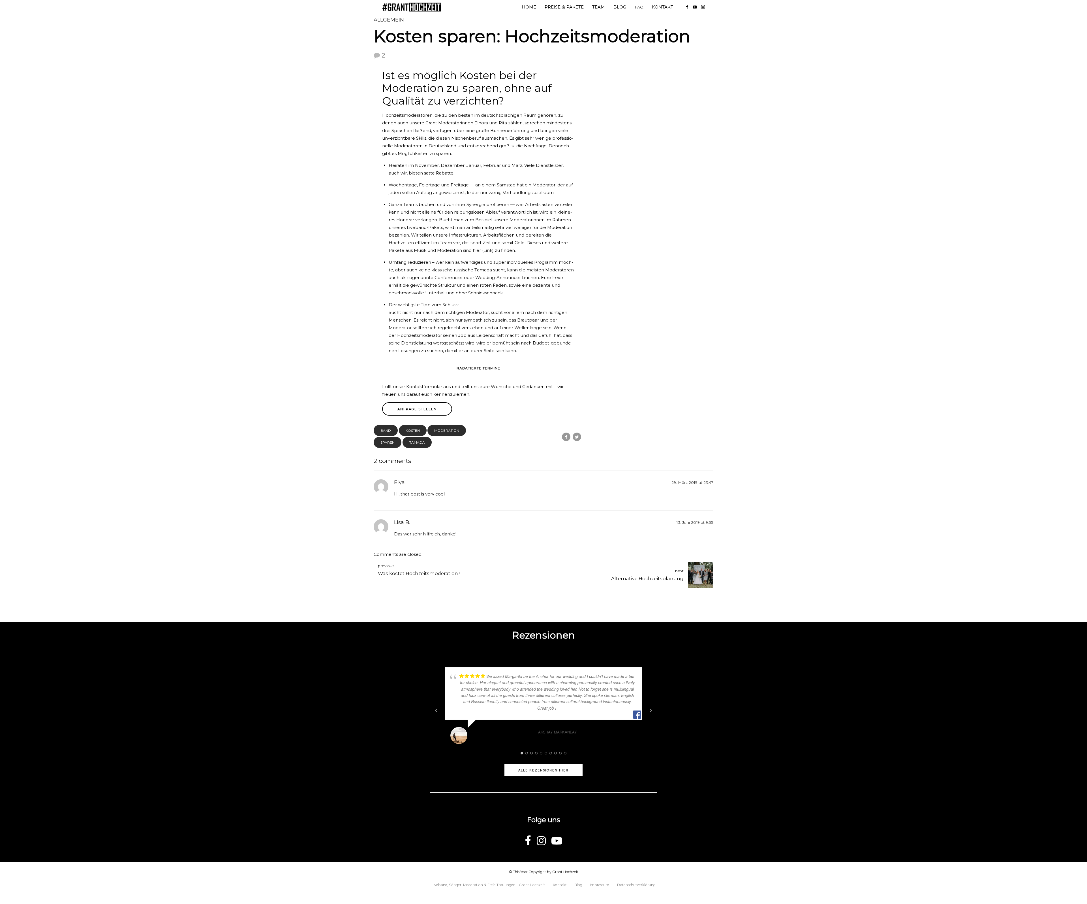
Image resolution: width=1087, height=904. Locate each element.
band (385, 430)
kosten (413, 430)
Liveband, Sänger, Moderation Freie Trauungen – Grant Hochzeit (488, 885)
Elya (399, 482)
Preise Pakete (564, 7)
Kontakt (662, 7)
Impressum (599, 885)
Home (529, 7)
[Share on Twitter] (577, 437)
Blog (619, 7)
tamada (417, 442)
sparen (387, 442)
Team (598, 7)
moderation (446, 430)
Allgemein (389, 20)
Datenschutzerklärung (636, 885)
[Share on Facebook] (566, 437)
